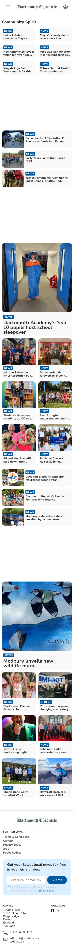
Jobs (6, 849)
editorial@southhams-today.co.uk (24, 940)
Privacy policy (12, 845)
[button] (8, 7)
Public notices (12, 853)
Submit (57, 880)
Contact (8, 841)
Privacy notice (46, 890)
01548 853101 (23, 932)
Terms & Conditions (16, 837)
